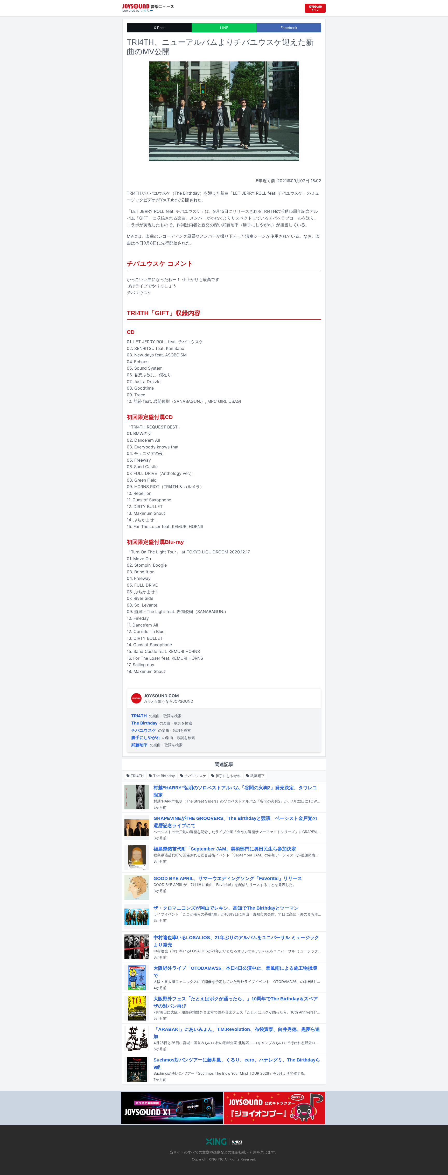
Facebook (289, 27)
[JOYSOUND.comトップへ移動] (315, 8)
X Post (159, 27)
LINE (224, 27)
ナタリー (147, 10)
